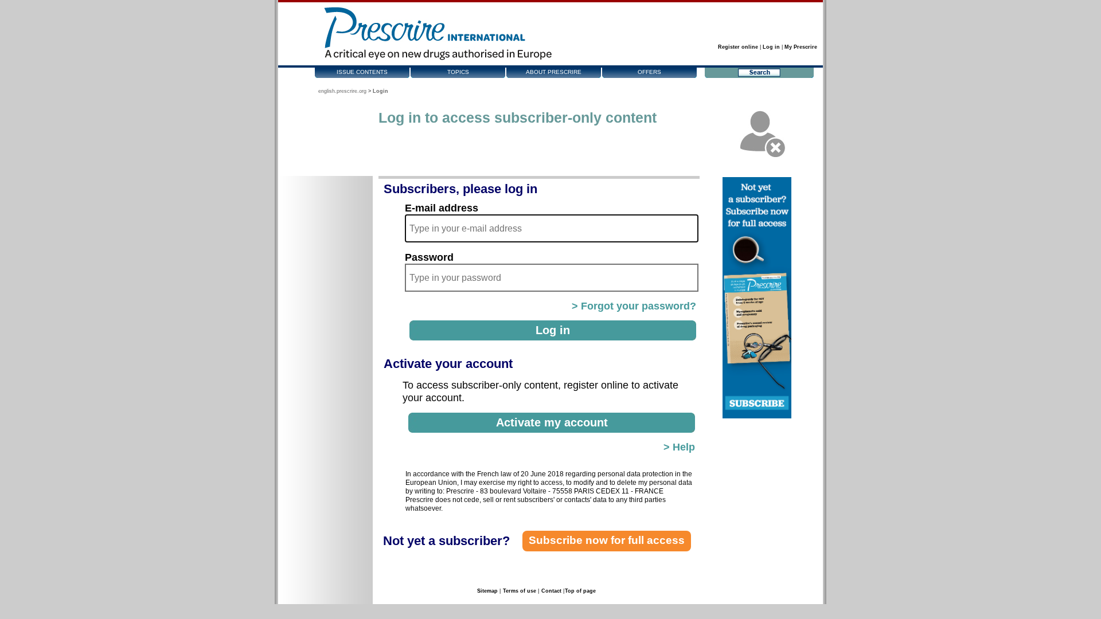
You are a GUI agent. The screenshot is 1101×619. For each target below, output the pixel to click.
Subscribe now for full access (606, 540)
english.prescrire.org (342, 91)
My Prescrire (800, 47)
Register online (738, 47)
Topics (458, 72)
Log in (771, 47)
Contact (551, 591)
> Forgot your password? (634, 306)
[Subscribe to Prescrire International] (757, 416)
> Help (679, 447)
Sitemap (487, 591)
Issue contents (362, 72)
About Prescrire (553, 72)
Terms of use (519, 591)
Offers (649, 72)
